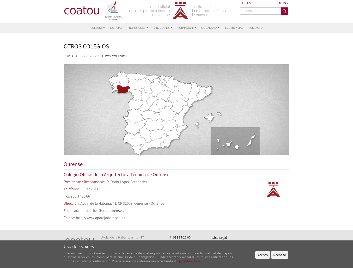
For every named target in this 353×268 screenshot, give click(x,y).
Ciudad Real (154, 124)
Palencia (148, 86)
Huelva (129, 139)
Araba (162, 82)
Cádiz (137, 150)
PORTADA (71, 56)
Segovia (152, 101)
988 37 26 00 (181, 237)
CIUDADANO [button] (209, 28)
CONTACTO (255, 28)
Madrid (153, 107)
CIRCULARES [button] (162, 28)
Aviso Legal (219, 237)
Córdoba (146, 135)
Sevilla (139, 139)
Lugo (124, 79)
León (136, 84)
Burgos (155, 87)
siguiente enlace (188, 261)
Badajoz (135, 126)
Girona (206, 90)
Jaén (157, 134)
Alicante (181, 130)
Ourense (123, 89)
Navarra (172, 84)
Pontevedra (115, 88)
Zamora (134, 94)
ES (243, 3)
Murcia (172, 133)
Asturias (137, 76)
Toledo (150, 115)
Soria (163, 95)
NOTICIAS (116, 28)
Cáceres (133, 115)
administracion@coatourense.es (100, 210)
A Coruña (115, 79)
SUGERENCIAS (234, 28)
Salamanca (135, 105)
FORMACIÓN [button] (186, 28)
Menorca (218, 114)
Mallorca (209, 121)
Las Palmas (245, 141)
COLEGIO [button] (97, 28)
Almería (165, 141)
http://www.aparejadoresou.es (100, 217)
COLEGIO (89, 56)
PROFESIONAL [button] (137, 28)
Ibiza (196, 125)
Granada (158, 140)
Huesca (184, 90)
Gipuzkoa (167, 79)
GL (250, 3)
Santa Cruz (224, 144)
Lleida (194, 90)
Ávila (144, 106)
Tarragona (193, 101)
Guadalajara (165, 105)
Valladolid (147, 94)
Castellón (183, 111)
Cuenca (167, 114)
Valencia (179, 120)
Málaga (147, 146)
